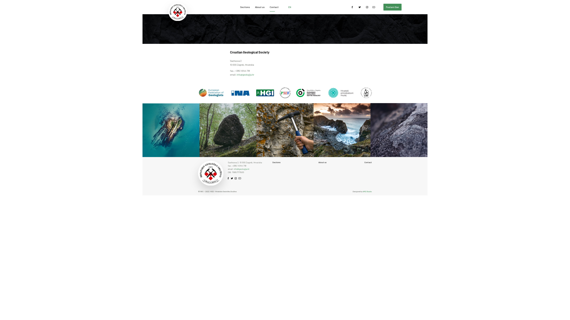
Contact (274, 7)
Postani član (392, 7)
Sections (245, 7)
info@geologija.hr (245, 74)
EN (289, 7)
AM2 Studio (367, 191)
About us (260, 7)
